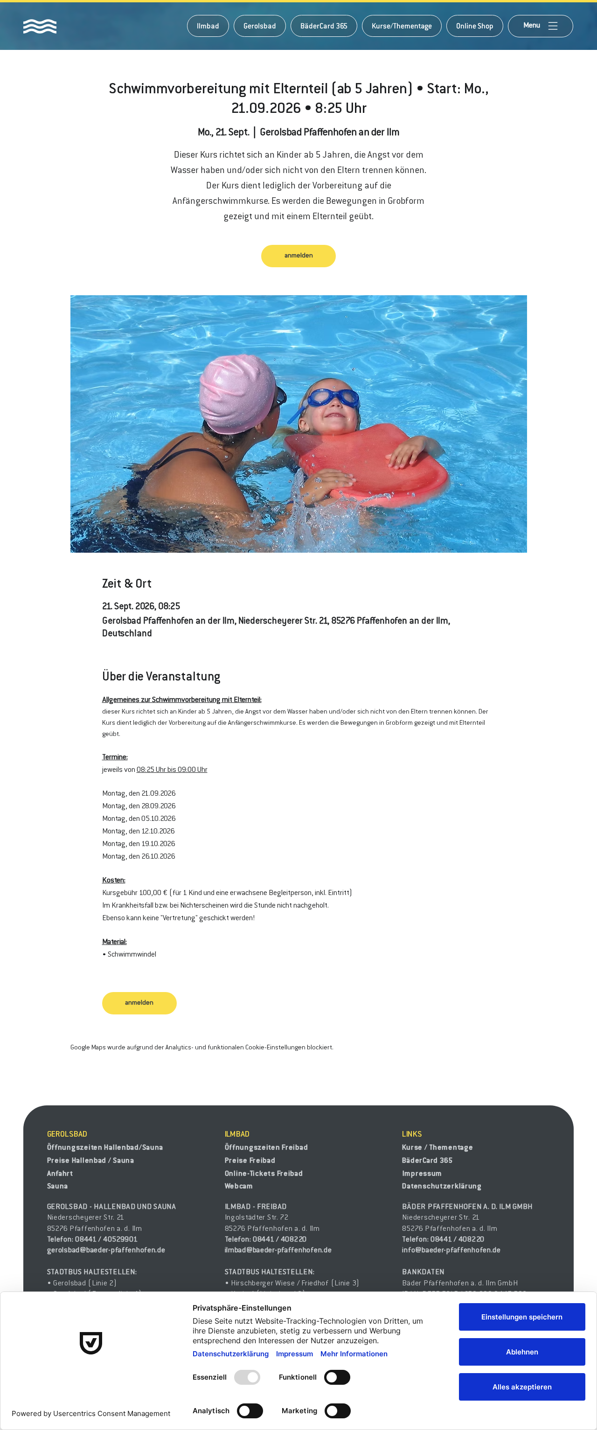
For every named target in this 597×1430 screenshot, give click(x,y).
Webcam (239, 1186)
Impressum (422, 1174)
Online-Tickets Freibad (264, 1174)
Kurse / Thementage (437, 1148)
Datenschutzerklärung (441, 1186)
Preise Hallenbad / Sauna (90, 1161)
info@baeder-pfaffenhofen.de (451, 1250)
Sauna (58, 1186)
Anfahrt (60, 1174)
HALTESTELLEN (109, 1272)
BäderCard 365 (427, 1161)
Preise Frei (244, 1161)
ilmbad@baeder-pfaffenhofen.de (278, 1250)
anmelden (299, 256)
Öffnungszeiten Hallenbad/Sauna (105, 1148)
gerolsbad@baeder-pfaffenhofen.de (106, 1250)
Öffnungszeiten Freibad (266, 1148)
